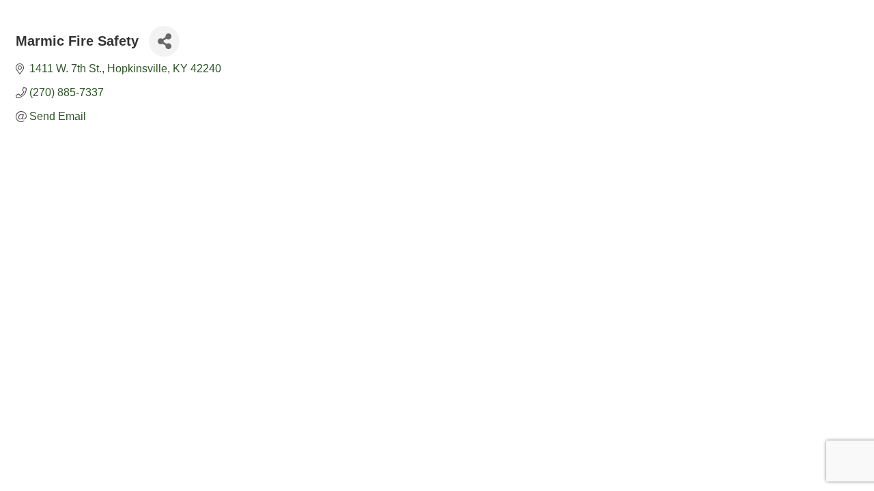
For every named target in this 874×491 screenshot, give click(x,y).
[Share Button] (164, 41)
